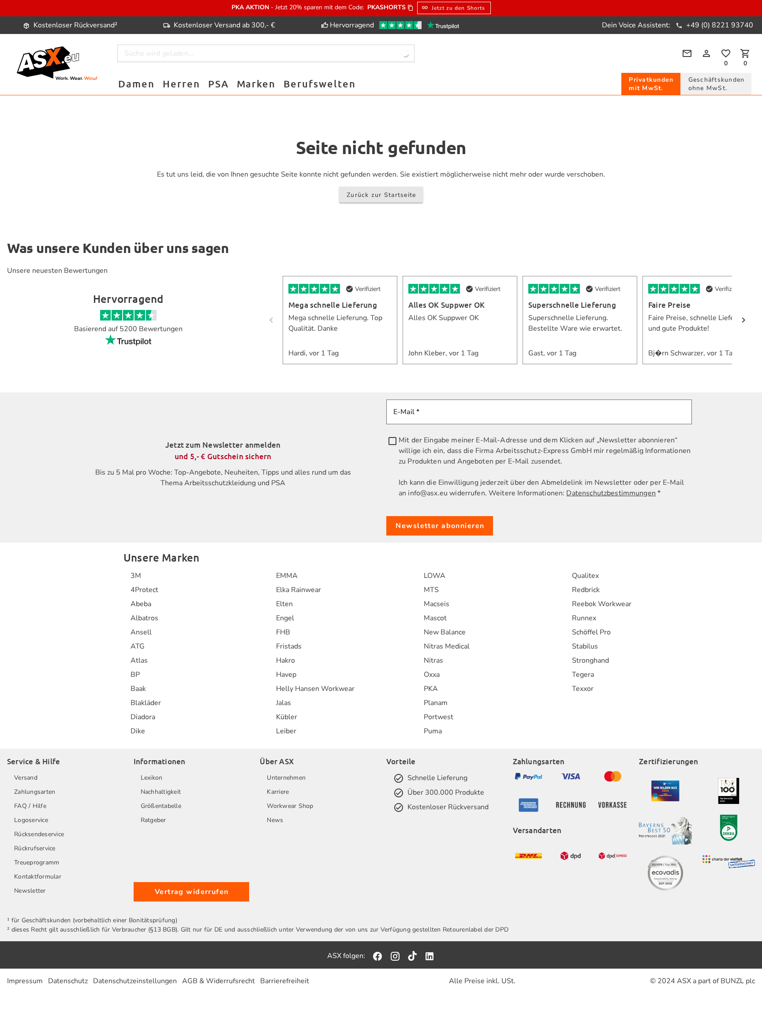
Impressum (25, 981)
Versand (25, 777)
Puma (433, 731)
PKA (431, 689)
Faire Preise (669, 305)
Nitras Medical (447, 646)
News (275, 820)
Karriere (278, 792)
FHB (283, 632)
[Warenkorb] (745, 53)
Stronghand (590, 660)
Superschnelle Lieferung (572, 305)
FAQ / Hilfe (30, 806)
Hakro (285, 660)
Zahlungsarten (34, 792)
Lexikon (152, 777)
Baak (138, 689)
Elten (284, 604)
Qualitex (585, 576)
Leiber (286, 731)
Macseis (436, 604)
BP (135, 674)
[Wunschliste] (726, 53)
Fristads (289, 646)
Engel (285, 618)
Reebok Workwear (601, 604)
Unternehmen (286, 777)
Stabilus (585, 646)
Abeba (141, 604)
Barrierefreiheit (284, 981)
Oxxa (432, 674)
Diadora (143, 717)
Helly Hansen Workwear (315, 689)
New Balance (445, 632)
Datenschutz (68, 981)
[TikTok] (412, 956)
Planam (436, 703)
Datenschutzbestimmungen (610, 493)
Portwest (438, 717)
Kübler (286, 717)
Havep (286, 674)
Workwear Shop (290, 806)
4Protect (144, 590)
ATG (138, 646)
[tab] (650, 84)
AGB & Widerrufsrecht (218, 981)
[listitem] (145, 576)
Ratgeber (153, 820)
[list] (145, 653)
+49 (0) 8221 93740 (718, 25)
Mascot (435, 618)
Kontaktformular (37, 876)
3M (136, 576)
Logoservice (31, 820)
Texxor (583, 689)
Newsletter (30, 891)
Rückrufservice (35, 848)
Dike (138, 731)
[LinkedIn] (429, 956)
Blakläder (146, 703)
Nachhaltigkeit (161, 792)
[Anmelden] (706, 53)
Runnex (584, 618)
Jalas (283, 703)
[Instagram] (395, 956)
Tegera (583, 674)
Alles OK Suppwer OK (446, 305)
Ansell (141, 632)
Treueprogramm (36, 862)
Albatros (144, 618)
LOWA (434, 576)
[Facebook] (377, 956)
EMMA (287, 576)
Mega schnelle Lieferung (332, 305)
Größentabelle (161, 806)
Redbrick (586, 590)
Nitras (433, 660)
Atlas (139, 660)
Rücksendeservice (39, 834)
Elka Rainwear (298, 590)
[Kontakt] (687, 53)
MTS (431, 590)
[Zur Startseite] (57, 64)
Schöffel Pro (591, 632)
